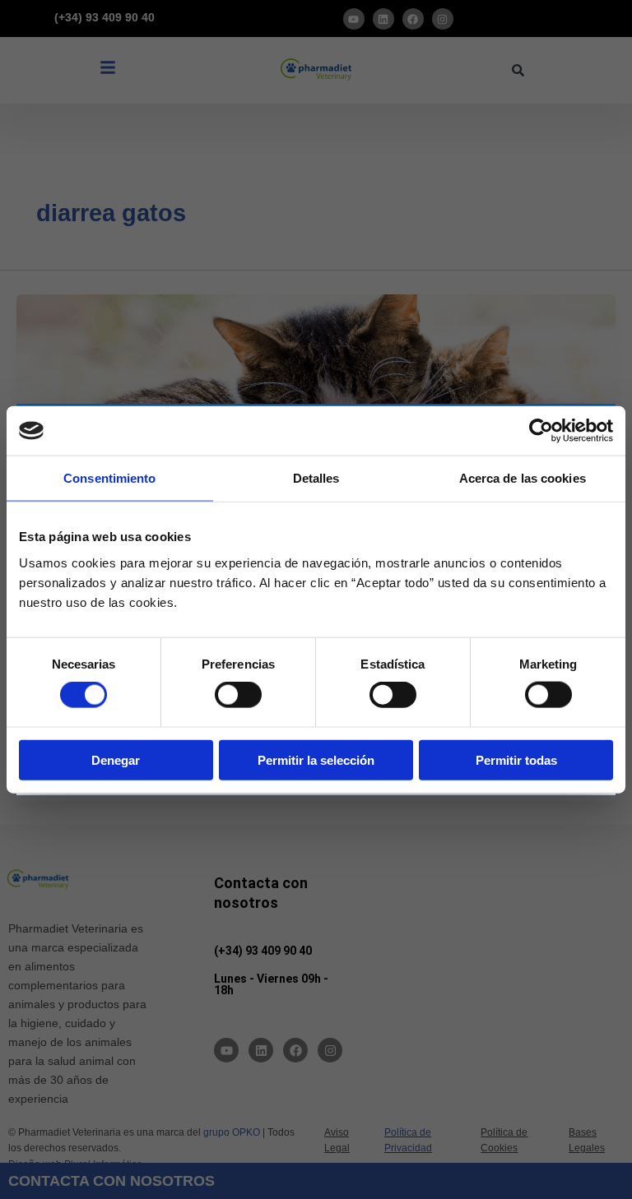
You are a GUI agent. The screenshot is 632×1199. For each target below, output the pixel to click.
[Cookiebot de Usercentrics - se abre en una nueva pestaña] (541, 431)
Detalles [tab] (316, 478)
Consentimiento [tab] (109, 478)
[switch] (238, 695)
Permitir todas (516, 759)
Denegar (115, 759)
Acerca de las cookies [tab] (522, 478)
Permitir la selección (316, 759)
